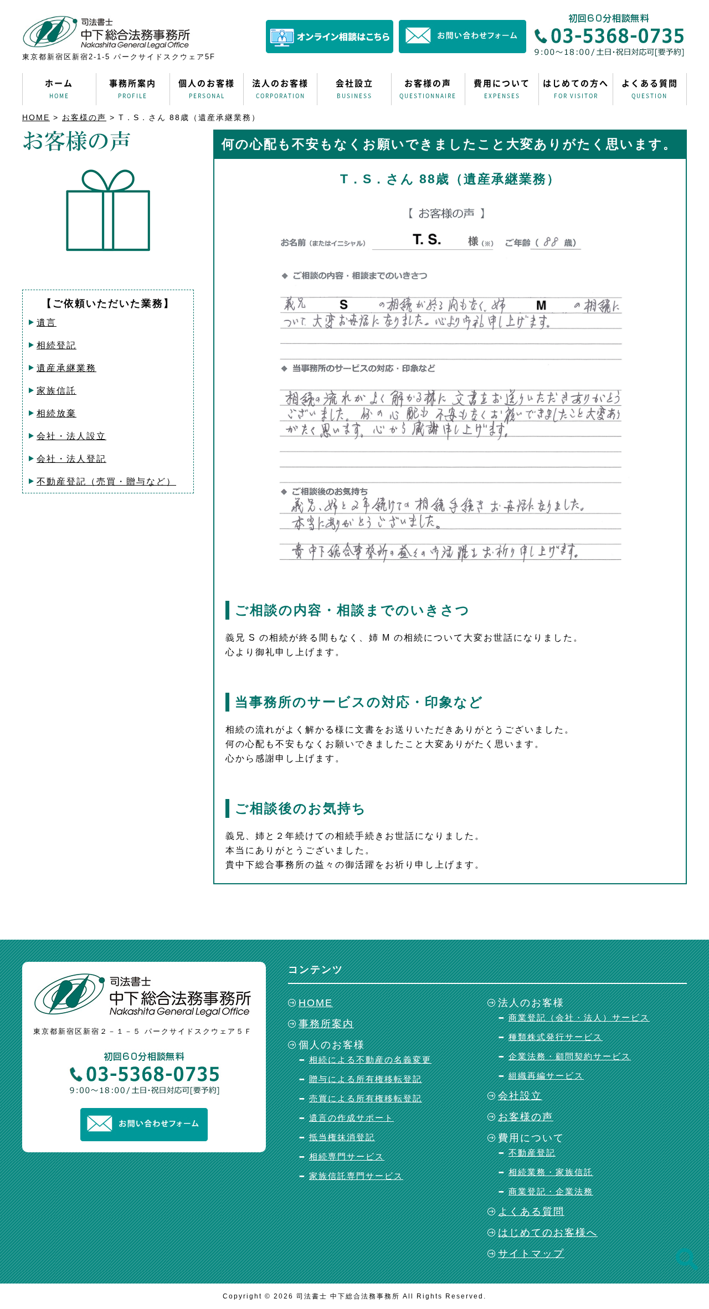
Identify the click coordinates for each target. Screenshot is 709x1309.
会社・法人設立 (71, 436)
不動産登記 (532, 1152)
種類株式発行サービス (555, 1037)
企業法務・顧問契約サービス (569, 1056)
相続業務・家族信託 (550, 1172)
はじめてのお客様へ (548, 1232)
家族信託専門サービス (356, 1176)
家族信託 (56, 390)
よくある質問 (649, 88)
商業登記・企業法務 (550, 1191)
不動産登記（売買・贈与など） (106, 481)
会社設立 (354, 88)
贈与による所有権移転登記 (365, 1079)
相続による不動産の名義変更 (370, 1059)
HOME (36, 117)
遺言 (46, 322)
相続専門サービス (346, 1156)
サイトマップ (531, 1253)
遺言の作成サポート (351, 1117)
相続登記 (56, 345)
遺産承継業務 (66, 368)
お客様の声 (427, 88)
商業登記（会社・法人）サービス (579, 1017)
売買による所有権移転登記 (365, 1098)
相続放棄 (56, 413)
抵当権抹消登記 (342, 1137)
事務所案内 (132, 88)
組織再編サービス (546, 1075)
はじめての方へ (576, 88)
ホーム (59, 88)
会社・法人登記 (71, 458)
